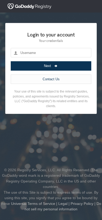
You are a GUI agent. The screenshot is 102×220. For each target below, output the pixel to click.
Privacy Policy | (82, 203)
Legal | (63, 203)
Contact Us (51, 79)
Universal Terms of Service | (34, 203)
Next (48, 66)
